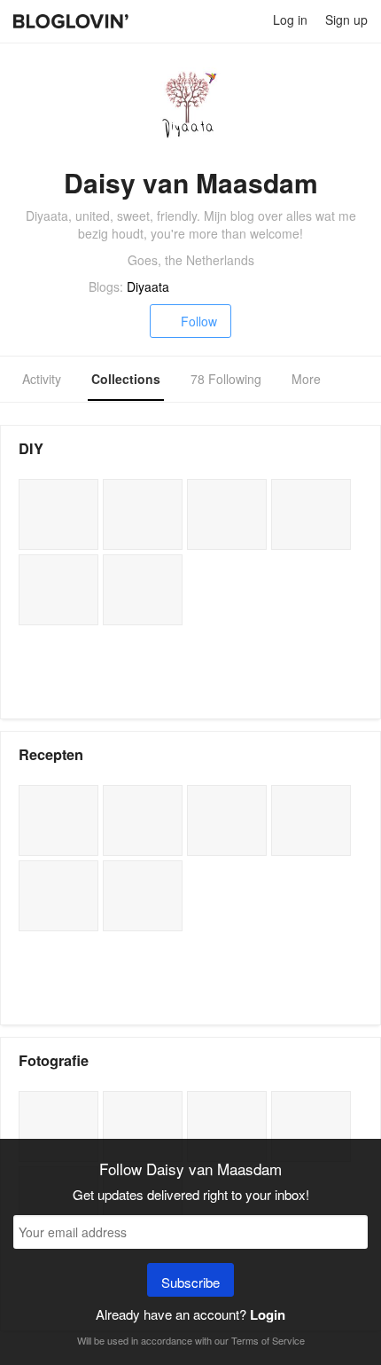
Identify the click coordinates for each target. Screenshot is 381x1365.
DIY (31, 448)
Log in (290, 19)
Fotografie (54, 1060)
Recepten (51, 754)
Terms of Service (268, 1340)
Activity (41, 379)
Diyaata (148, 286)
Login (267, 1314)
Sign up (346, 19)
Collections (125, 379)
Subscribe (190, 1282)
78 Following (225, 379)
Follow (199, 321)
